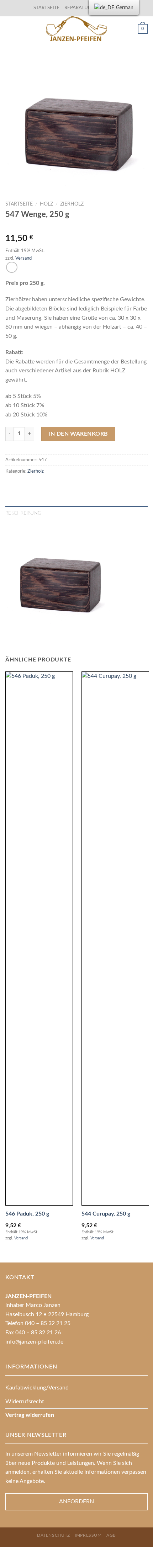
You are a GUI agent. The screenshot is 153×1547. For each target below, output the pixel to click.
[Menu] (9, 28)
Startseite (19, 204)
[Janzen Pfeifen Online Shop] (76, 28)
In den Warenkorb (78, 434)
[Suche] (129, 29)
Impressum (88, 1535)
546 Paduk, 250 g (27, 1214)
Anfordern (76, 1501)
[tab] (76, 513)
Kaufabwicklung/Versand (37, 1388)
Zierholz (72, 204)
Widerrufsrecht (24, 1401)
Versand (23, 258)
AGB (111, 1535)
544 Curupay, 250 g (105, 1214)
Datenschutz (53, 1535)
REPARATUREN (81, 7)
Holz (46, 204)
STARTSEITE (46, 7)
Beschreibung (23, 513)
